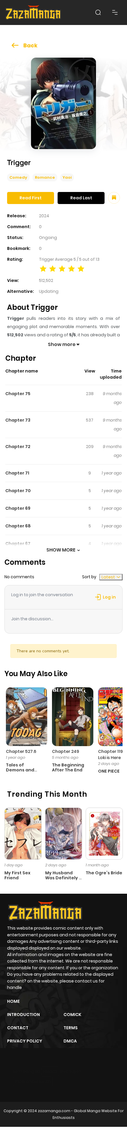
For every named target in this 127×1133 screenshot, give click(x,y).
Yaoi (67, 177)
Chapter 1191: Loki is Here (111, 754)
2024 (44, 216)
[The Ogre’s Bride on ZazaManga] (104, 833)
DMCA (70, 1041)
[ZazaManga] (33, 12)
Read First (30, 198)
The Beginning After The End (68, 767)
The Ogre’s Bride (104, 873)
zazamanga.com (54, 1110)
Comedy (18, 177)
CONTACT (17, 1028)
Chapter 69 (17, 508)
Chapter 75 (17, 394)
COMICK (72, 1014)
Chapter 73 (17, 420)
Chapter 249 (65, 751)
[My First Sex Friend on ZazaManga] (23, 833)
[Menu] (115, 12)
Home (13, 1001)
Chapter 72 (17, 446)
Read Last (81, 198)
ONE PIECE (109, 771)
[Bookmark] (114, 198)
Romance (45, 177)
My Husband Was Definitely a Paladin (63, 878)
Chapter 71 (17, 473)
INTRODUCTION (23, 1014)
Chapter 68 (18, 526)
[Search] (98, 12)
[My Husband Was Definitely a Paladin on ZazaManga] (63, 833)
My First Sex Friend (17, 875)
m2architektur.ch (33, 1081)
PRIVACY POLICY (24, 1041)
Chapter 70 (18, 491)
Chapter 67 (17, 544)
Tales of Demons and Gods (20, 770)
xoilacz (50, 1071)
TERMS (71, 1028)
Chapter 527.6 (21, 751)
